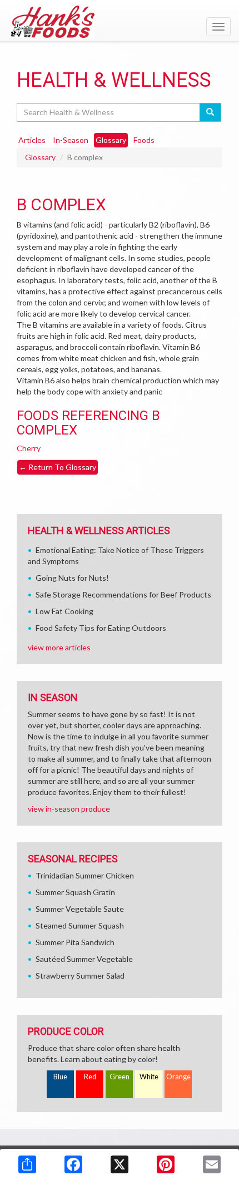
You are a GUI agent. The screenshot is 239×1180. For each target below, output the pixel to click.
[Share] (27, 1164)
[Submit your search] (210, 112)
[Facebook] (73, 1164)
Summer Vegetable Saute (80, 909)
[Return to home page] (119, 22)
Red (90, 1077)
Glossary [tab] (111, 140)
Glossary (40, 157)
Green (119, 1077)
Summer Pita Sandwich (75, 942)
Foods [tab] (144, 140)
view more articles (59, 647)
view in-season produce (69, 808)
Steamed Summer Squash (80, 925)
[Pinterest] (166, 1164)
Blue (60, 1077)
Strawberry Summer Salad (80, 975)
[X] (119, 1164)
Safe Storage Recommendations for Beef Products (123, 594)
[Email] (212, 1164)
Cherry (29, 448)
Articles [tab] (32, 140)
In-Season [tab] (70, 140)
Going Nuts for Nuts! (72, 577)
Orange (178, 1077)
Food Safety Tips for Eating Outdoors (101, 628)
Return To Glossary (57, 467)
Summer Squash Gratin (75, 892)
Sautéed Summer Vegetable (84, 959)
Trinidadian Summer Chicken (85, 875)
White (149, 1077)
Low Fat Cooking (64, 611)
